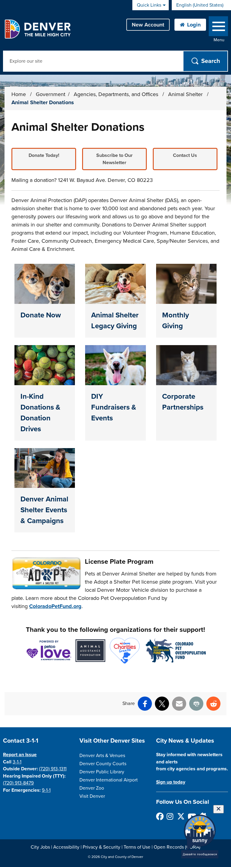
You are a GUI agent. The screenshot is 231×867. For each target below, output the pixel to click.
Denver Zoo (91, 788)
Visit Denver (92, 796)
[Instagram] (170, 816)
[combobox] (201, 5)
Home (18, 94)
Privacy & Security (101, 847)
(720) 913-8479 (18, 783)
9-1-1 (46, 790)
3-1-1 (17, 762)
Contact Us (185, 155)
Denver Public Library (101, 772)
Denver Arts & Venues (102, 755)
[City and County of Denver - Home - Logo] (37, 29)
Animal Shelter (186, 94)
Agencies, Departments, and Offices (117, 94)
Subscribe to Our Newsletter (114, 159)
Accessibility (66, 847)
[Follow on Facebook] (159, 816)
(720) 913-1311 (52, 769)
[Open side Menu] (218, 27)
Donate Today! (44, 155)
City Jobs (40, 847)
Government (50, 94)
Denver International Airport (108, 780)
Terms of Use (137, 847)
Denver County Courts (102, 763)
